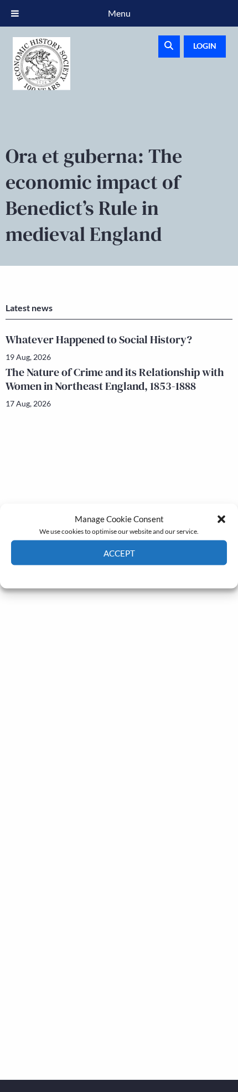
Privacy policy (138, 573)
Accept (119, 553)
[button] (221, 518)
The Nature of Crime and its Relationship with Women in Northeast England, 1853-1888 (115, 379)
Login (204, 45)
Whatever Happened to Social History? (99, 339)
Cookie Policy (93, 573)
